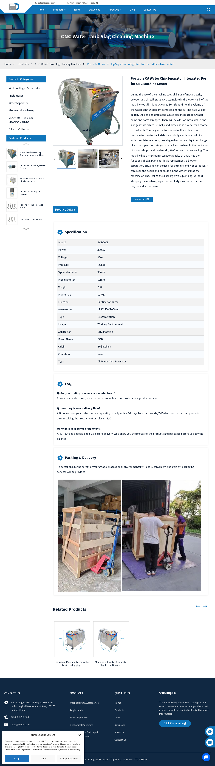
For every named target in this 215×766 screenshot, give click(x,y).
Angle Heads (16, 95)
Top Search (116, 759)
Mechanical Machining (21, 110)
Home (7, 64)
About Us (119, 732)
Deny (43, 758)
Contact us (140, 199)
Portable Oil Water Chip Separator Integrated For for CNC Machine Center (130, 64)
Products (23, 64)
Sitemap (128, 759)
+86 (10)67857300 (20, 716)
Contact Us (120, 739)
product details (65, 209)
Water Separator (18, 103)
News (117, 717)
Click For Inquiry (173, 723)
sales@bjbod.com (20, 724)
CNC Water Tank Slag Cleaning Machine (58, 64)
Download (119, 724)
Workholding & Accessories (25, 88)
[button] (79, 734)
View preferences (69, 758)
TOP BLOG (141, 759)
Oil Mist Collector (19, 129)
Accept (17, 758)
